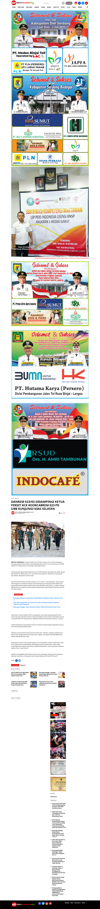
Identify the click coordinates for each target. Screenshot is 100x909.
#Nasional (22, 665)
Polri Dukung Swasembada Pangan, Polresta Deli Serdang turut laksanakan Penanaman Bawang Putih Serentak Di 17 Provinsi (60, 823)
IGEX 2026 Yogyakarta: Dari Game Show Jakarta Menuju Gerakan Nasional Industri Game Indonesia (58, 843)
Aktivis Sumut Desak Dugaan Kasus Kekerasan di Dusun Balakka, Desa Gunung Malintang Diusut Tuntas (58, 881)
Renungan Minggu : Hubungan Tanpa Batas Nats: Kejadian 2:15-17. (58, 853)
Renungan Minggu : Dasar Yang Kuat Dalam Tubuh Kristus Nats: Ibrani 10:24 (36, 607)
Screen (69, 3)
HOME (14, 7)
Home (12, 498)
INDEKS (80, 7)
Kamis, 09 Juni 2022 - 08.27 (20, 513)
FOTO (68, 7)
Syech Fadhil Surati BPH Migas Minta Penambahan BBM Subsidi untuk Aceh (20, 674)
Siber (71, 903)
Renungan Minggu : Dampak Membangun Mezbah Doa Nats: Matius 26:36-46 (48, 674)
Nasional (17, 498)
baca (61, 513)
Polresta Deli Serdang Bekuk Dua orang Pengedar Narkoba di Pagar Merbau (58, 861)
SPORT (63, 7)
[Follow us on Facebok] (39, 903)
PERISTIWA (21, 7)
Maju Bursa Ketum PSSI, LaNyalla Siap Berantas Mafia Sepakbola (47, 683)
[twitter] (82, 3)
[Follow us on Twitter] (43, 903)
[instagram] (75, 3)
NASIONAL (29, 7)
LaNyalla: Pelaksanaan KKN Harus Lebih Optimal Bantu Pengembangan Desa (19, 683)
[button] (87, 6)
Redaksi (67, 903)
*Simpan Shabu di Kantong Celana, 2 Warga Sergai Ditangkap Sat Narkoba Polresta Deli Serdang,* (58, 870)
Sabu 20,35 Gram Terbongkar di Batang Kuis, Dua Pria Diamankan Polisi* (58, 814)
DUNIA (43, 7)
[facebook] (79, 3)
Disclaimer (77, 903)
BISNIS (49, 7)
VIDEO (74, 7)
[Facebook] (16, 660)
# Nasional (53, 796)
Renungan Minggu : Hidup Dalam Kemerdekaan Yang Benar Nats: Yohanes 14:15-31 (58, 833)
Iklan (83, 903)
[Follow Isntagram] (46, 903)
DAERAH (36, 7)
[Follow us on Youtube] (50, 903)
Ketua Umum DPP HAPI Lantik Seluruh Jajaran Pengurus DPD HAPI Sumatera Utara (59, 806)
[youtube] (86, 3)
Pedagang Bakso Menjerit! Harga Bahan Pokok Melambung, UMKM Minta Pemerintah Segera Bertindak (58, 891)
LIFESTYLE (56, 7)
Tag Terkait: (15, 665)
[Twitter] (19, 660)
